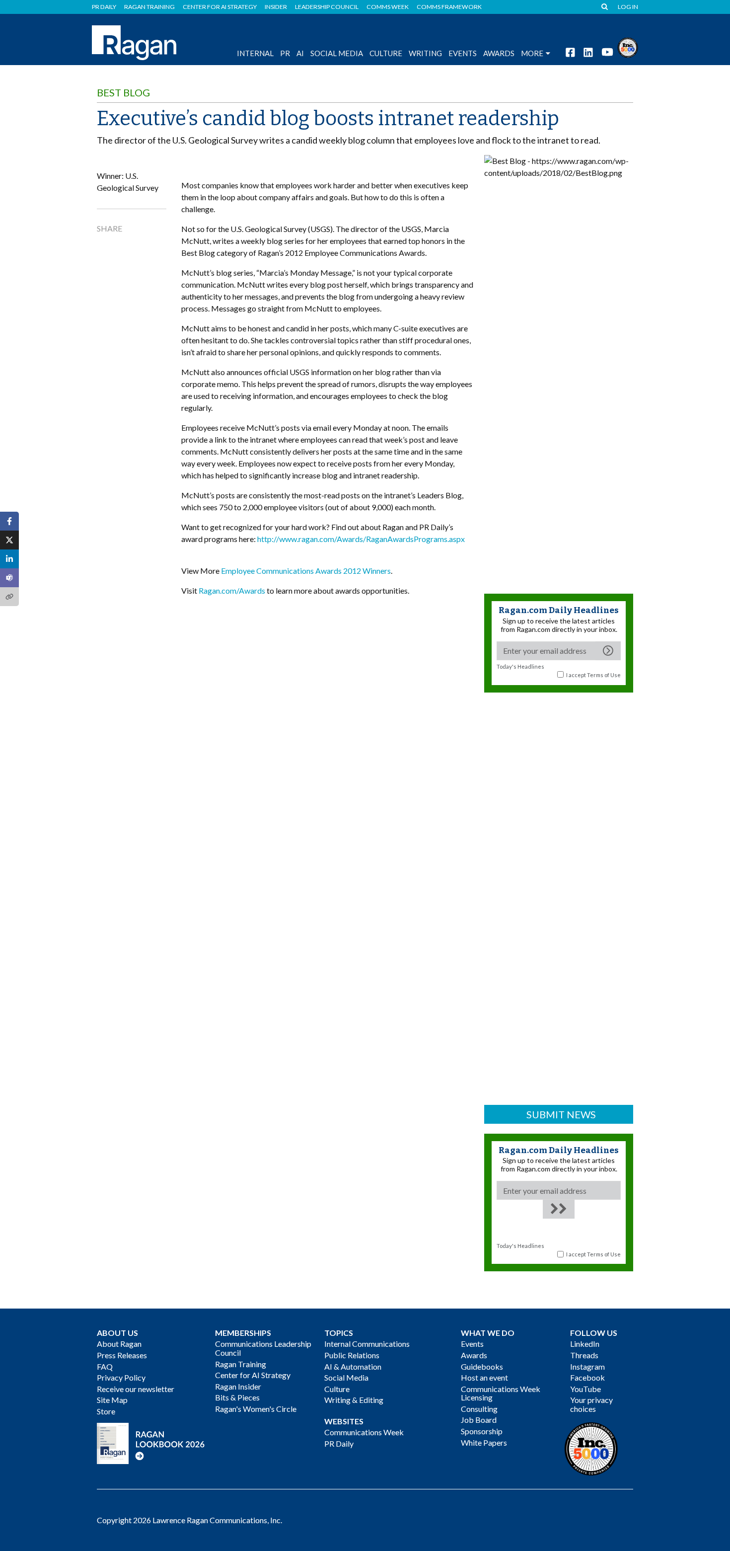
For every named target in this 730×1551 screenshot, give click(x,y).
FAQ (105, 1366)
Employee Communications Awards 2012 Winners (306, 570)
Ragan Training (149, 7)
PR (285, 53)
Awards (474, 1355)
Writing (425, 53)
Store (106, 1411)
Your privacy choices (591, 1404)
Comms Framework (449, 7)
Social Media (336, 53)
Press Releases (122, 1355)
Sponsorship (482, 1431)
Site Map (112, 1399)
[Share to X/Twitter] (9, 540)
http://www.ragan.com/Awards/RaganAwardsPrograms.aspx (361, 538)
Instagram (587, 1366)
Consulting (479, 1408)
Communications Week (364, 1432)
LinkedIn (584, 1343)
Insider (276, 7)
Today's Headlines (520, 666)
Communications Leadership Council (263, 1348)
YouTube (585, 1389)
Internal (255, 53)
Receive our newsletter (135, 1389)
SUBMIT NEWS (561, 1114)
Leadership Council (327, 7)
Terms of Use (604, 675)
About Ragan (119, 1343)
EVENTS (462, 53)
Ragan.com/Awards (232, 590)
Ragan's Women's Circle (255, 1408)
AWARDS (498, 53)
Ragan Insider (238, 1386)
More (532, 53)
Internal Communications (367, 1343)
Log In (628, 7)
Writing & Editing (353, 1399)
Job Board (479, 1419)
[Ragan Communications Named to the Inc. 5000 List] (627, 46)
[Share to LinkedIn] (9, 558)
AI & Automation (352, 1366)
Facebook (587, 1377)
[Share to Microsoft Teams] (9, 577)
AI (300, 53)
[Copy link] (9, 596)
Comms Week (387, 7)
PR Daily (104, 7)
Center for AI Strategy (220, 7)
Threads (584, 1355)
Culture (385, 53)
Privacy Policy (121, 1377)
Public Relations (351, 1355)
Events (472, 1343)
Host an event (484, 1377)
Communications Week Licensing (500, 1393)
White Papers (484, 1442)
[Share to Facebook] (9, 521)
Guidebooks (482, 1366)
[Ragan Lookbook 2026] (151, 1442)
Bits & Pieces (237, 1397)
